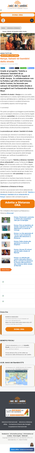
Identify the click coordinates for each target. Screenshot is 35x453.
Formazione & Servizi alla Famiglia (19, 424)
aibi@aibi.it (25, 369)
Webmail (24, 436)
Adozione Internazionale (9, 422)
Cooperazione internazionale (17, 426)
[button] (3, 20)
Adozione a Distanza (13, 28)
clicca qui (10, 213)
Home (3, 28)
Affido (5, 424)
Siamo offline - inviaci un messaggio (22, 449)
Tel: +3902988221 (17, 369)
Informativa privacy (16, 434)
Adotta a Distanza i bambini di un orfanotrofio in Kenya (17, 194)
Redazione (5, 434)
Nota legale (17, 436)
